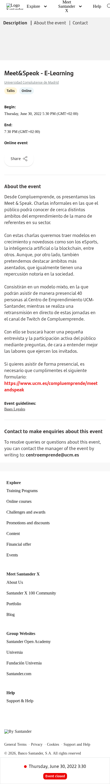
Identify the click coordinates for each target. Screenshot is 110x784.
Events (12, 555)
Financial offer (18, 544)
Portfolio (13, 604)
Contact (80, 23)
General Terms (15, 744)
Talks (11, 90)
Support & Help (19, 701)
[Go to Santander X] (14, 6)
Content (13, 534)
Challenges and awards (25, 512)
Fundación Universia (24, 663)
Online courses (19, 501)
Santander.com (18, 674)
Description (15, 23)
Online (27, 90)
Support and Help (77, 744)
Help (97, 6)
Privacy (36, 744)
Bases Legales (14, 409)
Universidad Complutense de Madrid (31, 82)
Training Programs (22, 491)
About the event (50, 23)
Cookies (53, 744)
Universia (14, 652)
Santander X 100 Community (31, 593)
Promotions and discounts (28, 523)
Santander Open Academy (28, 642)
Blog (10, 614)
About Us (14, 582)
